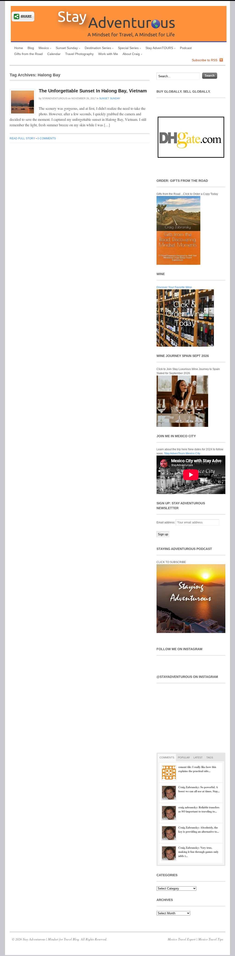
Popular (184, 757)
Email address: (166, 522)
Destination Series (96, 48)
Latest (198, 757)
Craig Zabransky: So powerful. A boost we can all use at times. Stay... (199, 789)
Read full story (22, 138)
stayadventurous (54, 98)
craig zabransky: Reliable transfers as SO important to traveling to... (198, 809)
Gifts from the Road (28, 54)
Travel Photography (79, 54)
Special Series (127, 48)
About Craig (130, 54)
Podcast (186, 48)
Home (18, 48)
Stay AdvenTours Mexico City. (182, 453)
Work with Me (108, 54)
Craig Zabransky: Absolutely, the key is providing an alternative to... (198, 830)
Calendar (54, 54)
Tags (209, 757)
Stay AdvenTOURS (158, 48)
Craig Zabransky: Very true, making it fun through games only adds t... (198, 852)
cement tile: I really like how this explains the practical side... (197, 769)
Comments (166, 757)
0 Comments (46, 138)
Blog (31, 48)
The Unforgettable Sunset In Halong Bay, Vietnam (93, 90)
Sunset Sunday (65, 48)
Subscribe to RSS (204, 60)
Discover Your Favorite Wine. (175, 287)
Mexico (42, 48)
